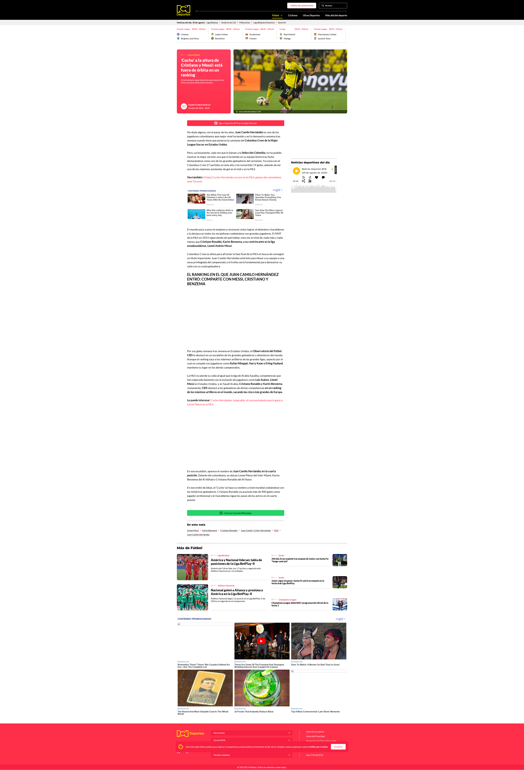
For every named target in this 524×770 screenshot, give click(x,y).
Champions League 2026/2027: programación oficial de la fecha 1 (300, 604)
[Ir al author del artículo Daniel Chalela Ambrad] (184, 106)
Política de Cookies (318, 746)
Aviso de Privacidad (315, 736)
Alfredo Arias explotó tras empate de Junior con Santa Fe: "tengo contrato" (300, 560)
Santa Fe (282, 22)
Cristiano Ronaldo (228, 530)
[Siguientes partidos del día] (345, 34)
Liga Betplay (212, 22)
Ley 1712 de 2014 (314, 755)
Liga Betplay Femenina (264, 22)
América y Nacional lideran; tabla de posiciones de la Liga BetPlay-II (236, 562)
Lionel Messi (193, 530)
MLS (276, 530)
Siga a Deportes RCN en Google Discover (238, 123)
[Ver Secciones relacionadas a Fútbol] (281, 15)
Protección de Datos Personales (321, 741)
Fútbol (275, 15)
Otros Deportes (311, 15)
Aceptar (338, 746)
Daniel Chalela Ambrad (199, 104)
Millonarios (244, 22)
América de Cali (228, 22)
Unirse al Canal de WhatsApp (237, 513)
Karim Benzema (209, 530)
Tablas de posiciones (301, 5)
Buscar (328, 5)
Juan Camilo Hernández (198, 534)
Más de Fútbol (189, 548)
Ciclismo (292, 15)
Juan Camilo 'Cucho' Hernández (256, 530)
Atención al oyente (315, 731)
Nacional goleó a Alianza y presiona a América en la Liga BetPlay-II (237, 592)
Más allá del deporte (336, 15)
